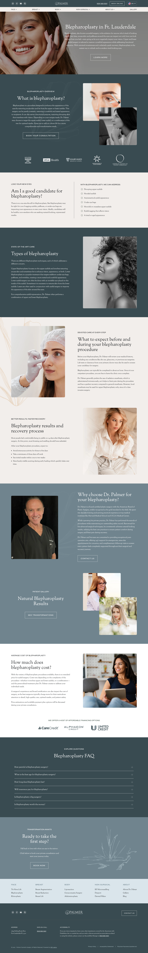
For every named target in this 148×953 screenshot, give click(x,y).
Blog (124, 896)
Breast (35, 9)
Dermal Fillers (100, 896)
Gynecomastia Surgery (73, 893)
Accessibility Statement (107, 946)
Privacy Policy (92, 946)
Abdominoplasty (71, 896)
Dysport (98, 893)
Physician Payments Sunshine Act (127, 946)
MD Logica (54, 947)
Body (57, 9)
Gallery (133, 9)
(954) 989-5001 (102, 3)
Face (13, 9)
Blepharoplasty (17, 893)
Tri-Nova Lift (16, 889)
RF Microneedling (102, 889)
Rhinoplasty (16, 896)
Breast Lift (39, 896)
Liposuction (69, 889)
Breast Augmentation (43, 889)
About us (109, 9)
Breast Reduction (42, 893)
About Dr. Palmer (130, 889)
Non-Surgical (82, 9)
